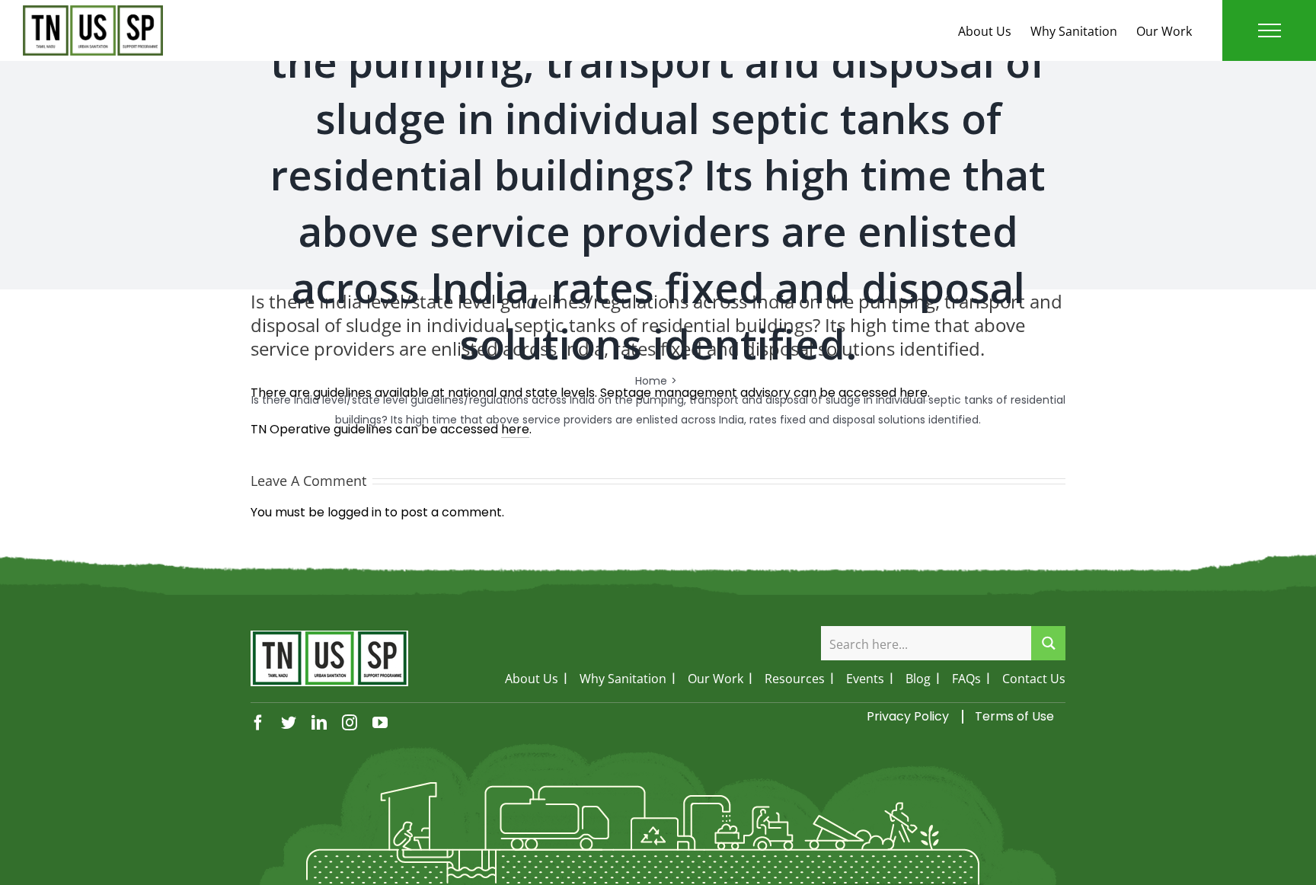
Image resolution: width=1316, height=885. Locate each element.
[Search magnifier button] (1048, 643)
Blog (918, 678)
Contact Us (1033, 678)
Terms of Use (1014, 716)
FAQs (966, 678)
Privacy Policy (908, 716)
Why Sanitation (1073, 31)
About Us (984, 31)
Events (865, 678)
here (515, 429)
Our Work (1164, 31)
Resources (795, 678)
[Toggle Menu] (1269, 30)
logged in (354, 512)
